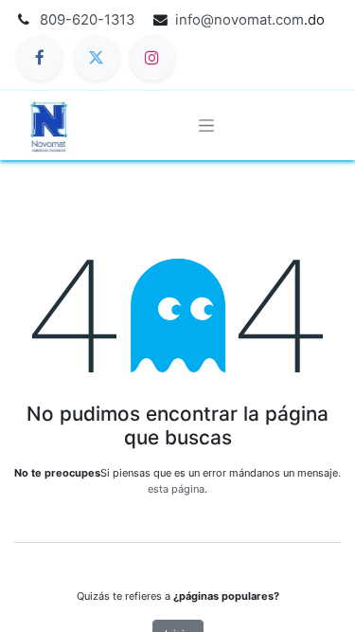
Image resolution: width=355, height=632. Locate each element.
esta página (176, 489)
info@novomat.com (239, 19)
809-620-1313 (87, 19)
